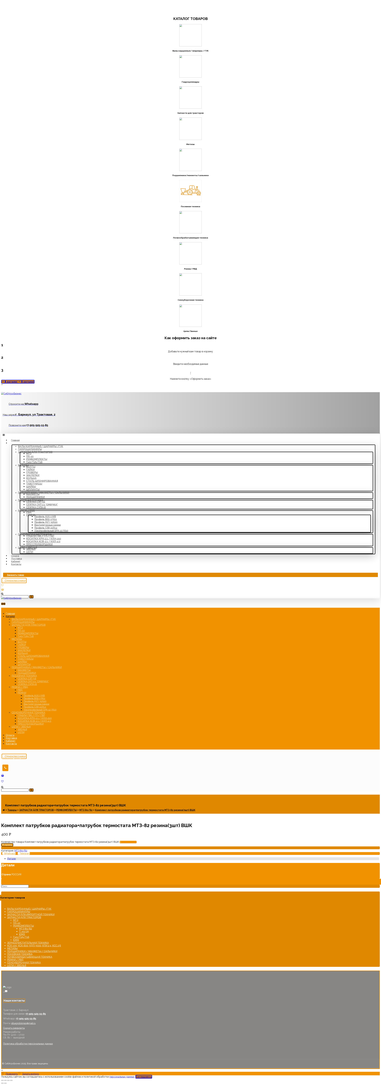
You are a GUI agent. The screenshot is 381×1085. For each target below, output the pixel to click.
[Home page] (4, 810)
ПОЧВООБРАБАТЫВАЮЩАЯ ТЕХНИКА (29, 957)
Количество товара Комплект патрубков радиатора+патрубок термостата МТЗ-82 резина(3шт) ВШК (60, 841)
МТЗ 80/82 (20, 850)
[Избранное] (2, 585)
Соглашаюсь (144, 1076)
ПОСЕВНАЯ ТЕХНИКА (19, 954)
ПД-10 (16, 923)
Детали (11, 858)
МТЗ (15, 920)
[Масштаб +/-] (11, 1080)
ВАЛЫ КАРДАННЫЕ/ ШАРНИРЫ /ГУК (29, 908)
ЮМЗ (22, 934)
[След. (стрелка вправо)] (5, 1083)
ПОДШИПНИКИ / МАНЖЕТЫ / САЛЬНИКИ (32, 951)
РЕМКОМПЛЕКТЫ (23, 925)
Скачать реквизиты (14, 1028)
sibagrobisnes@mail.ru (23, 1023)
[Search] (31, 596)
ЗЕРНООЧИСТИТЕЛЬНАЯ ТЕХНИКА (28, 942)
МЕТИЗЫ (12, 948)
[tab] (193, 858)
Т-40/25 (24, 931)
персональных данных (122, 1076)
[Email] (6, 991)
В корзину (7, 845)
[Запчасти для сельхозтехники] (11, 393)
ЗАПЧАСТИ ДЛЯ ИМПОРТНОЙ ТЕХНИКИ (30, 914)
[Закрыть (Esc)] (2, 1080)
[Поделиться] (5, 1080)
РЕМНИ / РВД (15, 959)
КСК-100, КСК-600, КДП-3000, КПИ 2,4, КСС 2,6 (34, 945)
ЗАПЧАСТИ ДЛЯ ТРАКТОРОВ (24, 917)
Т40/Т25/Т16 (21, 937)
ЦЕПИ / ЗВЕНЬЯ (16, 965)
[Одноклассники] (4, 991)
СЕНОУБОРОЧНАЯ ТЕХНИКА (24, 962)
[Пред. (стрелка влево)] (2, 1083)
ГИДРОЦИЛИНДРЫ (18, 911)
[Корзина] (2, 589)
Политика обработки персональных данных (28, 1043)
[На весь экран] (8, 1080)
